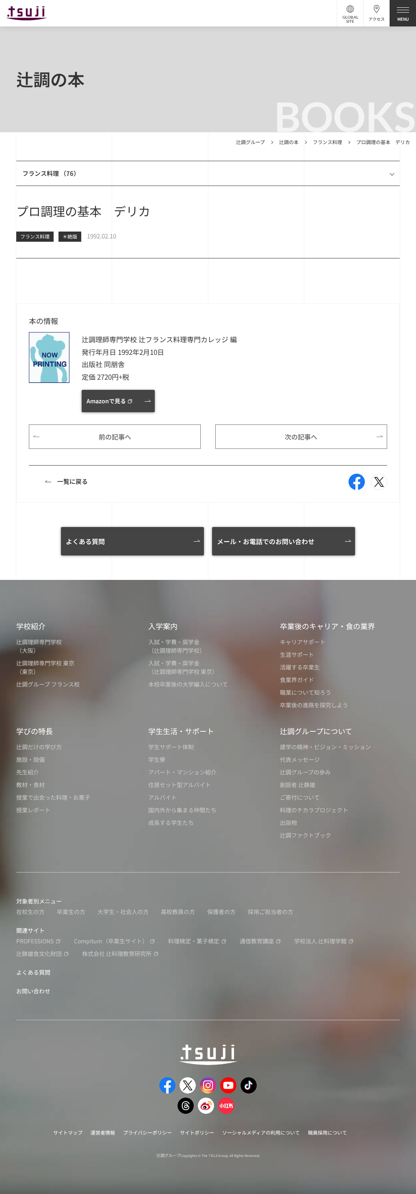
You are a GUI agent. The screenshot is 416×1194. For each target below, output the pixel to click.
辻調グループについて (316, 731)
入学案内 (163, 626)
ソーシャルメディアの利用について (261, 1132)
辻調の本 (289, 141)
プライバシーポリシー (147, 1132)
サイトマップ (67, 1132)
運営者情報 (103, 1132)
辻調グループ (250, 141)
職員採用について (327, 1132)
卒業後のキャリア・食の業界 (327, 626)
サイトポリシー (197, 1132)
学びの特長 (34, 731)
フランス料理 (327, 141)
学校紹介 (31, 626)
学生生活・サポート (181, 731)
